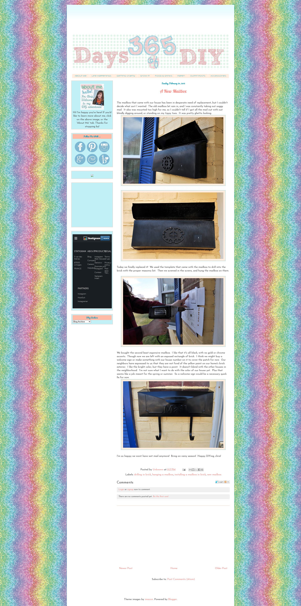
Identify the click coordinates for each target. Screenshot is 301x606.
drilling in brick (142, 474)
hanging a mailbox (162, 474)
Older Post (221, 568)
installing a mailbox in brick (190, 474)
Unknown (158, 469)
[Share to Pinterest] (202, 469)
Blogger (172, 599)
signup (130, 489)
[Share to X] (196, 469)
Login (121, 489)
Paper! (181, 76)
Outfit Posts (197, 76)
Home (173, 568)
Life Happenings (101, 76)
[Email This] (190, 469)
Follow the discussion (227, 481)
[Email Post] (183, 469)
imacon (149, 599)
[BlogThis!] (193, 469)
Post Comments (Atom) (181, 579)
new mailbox (214, 474)
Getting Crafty (126, 76)
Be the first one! (160, 497)
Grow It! (145, 76)
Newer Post (125, 568)
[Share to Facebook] (199, 469)
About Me (81, 76)
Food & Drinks (163, 76)
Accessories (218, 76)
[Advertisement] (150, 21)
